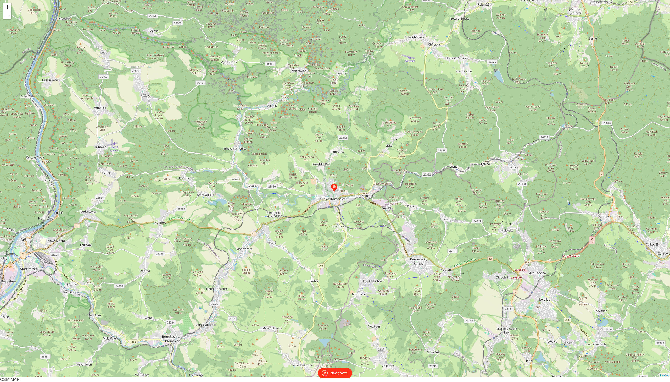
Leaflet (664, 375)
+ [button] (7, 7)
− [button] (7, 15)
